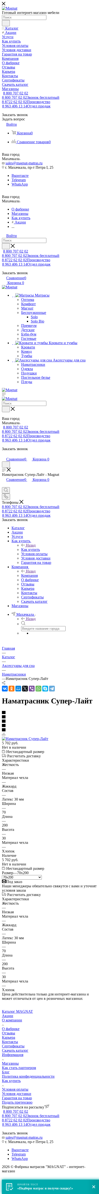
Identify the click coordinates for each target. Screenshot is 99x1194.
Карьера (8, 1037)
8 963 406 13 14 (26, 106)
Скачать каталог (15, 1050)
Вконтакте (20, 176)
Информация (12, 1055)
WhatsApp (20, 184)
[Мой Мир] (18, 688)
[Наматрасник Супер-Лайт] (25, 739)
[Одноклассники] (11, 688)
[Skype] (45, 688)
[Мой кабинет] (4, 454)
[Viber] (32, 688)
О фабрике (10, 1029)
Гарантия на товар (17, 1098)
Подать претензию (17, 1102)
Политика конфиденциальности (28, 1076)
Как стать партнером (19, 1068)
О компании (12, 1020)
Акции (7, 1016)
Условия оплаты (15, 1089)
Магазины (10, 1063)
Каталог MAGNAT (17, 1011)
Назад (31, 545)
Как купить (30, 549)
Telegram (19, 180)
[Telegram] (52, 688)
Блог (6, 1072)
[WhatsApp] (38, 688)
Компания (29, 575)
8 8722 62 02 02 (26, 102)
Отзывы (8, 1033)
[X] (25, 688)
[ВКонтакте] (5, 688)
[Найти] (6, 23)
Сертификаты (13, 1046)
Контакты (10, 1042)
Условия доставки (16, 1094)
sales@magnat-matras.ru (24, 163)
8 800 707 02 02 (15, 93)
